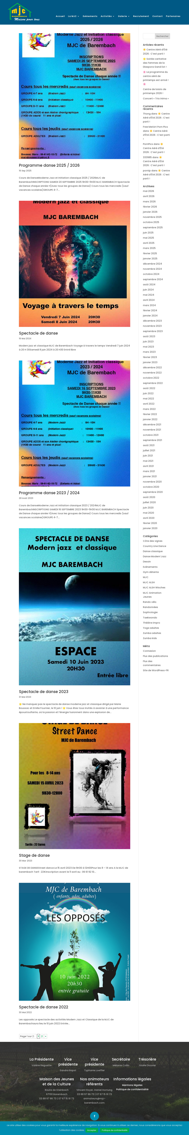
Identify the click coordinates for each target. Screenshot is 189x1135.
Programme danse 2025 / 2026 (49, 165)
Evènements (90, 16)
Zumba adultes (152, 633)
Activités (106, 16)
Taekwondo (150, 617)
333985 (147, 157)
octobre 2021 (150, 435)
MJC (145, 577)
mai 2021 (148, 461)
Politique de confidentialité (132, 1089)
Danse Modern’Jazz (154, 556)
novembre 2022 (152, 372)
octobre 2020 (151, 487)
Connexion (149, 651)
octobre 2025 (151, 222)
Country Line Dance (154, 546)
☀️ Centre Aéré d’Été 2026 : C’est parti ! (156, 117)
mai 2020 (148, 513)
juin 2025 (148, 232)
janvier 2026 (150, 212)
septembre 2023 (153, 331)
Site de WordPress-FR (156, 670)
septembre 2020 (153, 492)
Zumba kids (150, 638)
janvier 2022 (150, 419)
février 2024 (150, 310)
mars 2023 (149, 352)
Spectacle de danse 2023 (43, 691)
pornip (147, 170)
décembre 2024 (152, 263)
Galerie (122, 16)
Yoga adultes (151, 628)
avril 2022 (148, 403)
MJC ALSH (149, 582)
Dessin (147, 561)
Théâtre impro (151, 622)
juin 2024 (148, 289)
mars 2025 (149, 248)
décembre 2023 (152, 320)
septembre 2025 (153, 227)
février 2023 (150, 357)
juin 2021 (148, 455)
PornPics (148, 144)
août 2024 (149, 284)
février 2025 (150, 253)
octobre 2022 (151, 378)
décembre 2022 (152, 367)
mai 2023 (148, 346)
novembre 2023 (152, 326)
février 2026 (150, 206)
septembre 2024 (153, 279)
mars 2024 (149, 305)
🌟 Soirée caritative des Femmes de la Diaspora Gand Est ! (155, 63)
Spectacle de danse (38, 333)
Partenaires (173, 16)
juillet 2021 (149, 450)
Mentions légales (132, 1085)
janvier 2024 (150, 315)
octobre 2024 (151, 274)
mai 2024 (148, 295)
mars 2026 (149, 201)
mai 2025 (148, 237)
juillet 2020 (149, 502)
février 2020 (150, 523)
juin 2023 (148, 341)
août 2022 (149, 388)
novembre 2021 (152, 429)
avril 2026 (148, 196)
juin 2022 (148, 393)
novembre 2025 (152, 217)
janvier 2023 (150, 362)
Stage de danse (34, 855)
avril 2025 (148, 243)
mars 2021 (149, 471)
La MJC (72, 16)
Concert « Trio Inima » (156, 98)
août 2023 (149, 336)
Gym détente (151, 572)
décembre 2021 (152, 424)
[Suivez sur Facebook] (94, 1116)
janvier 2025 (150, 258)
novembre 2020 (152, 481)
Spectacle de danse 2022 (43, 1007)
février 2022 (150, 414)
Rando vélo (149, 602)
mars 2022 (149, 409)
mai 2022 (148, 398)
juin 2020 (148, 507)
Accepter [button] (91, 1130)
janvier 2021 (150, 476)
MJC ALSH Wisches (154, 587)
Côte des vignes (152, 541)
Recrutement (141, 16)
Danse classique (153, 551)
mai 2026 (148, 191)
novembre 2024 (152, 269)
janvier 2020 (150, 528)
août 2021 (148, 445)
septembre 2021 (152, 440)
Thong (147, 113)
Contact (157, 16)
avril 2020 (148, 518)
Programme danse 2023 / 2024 (49, 493)
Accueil (60, 16)
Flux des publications (155, 656)
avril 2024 (149, 300)
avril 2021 (148, 466)
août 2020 (149, 497)
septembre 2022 (153, 383)
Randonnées (150, 607)
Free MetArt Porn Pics (155, 127)
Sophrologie (150, 612)
